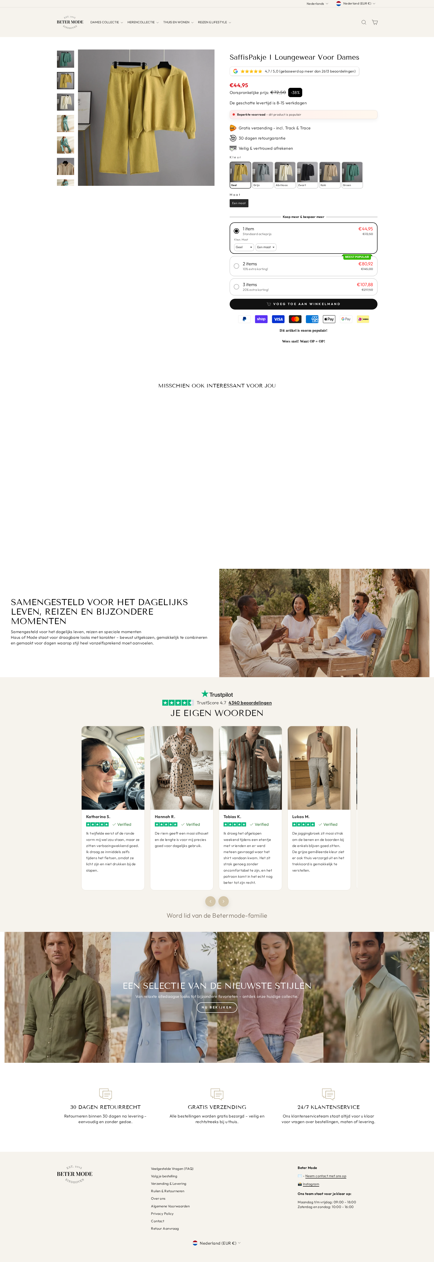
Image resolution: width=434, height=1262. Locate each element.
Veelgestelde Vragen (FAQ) (172, 1168)
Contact (157, 1221)
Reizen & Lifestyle (213, 22)
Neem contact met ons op (325, 1176)
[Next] (223, 901)
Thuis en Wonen (176, 22)
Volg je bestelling (164, 1176)
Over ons (158, 1198)
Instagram (311, 1184)
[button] (303, 231)
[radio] (240, 175)
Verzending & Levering (168, 1183)
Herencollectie (141, 22)
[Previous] (210, 901)
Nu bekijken (217, 1007)
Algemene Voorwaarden (170, 1206)
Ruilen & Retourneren (167, 1191)
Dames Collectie (105, 22)
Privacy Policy (162, 1213)
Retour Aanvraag (165, 1228)
